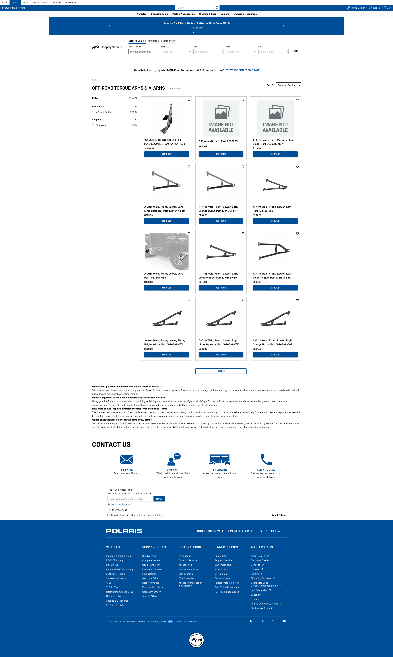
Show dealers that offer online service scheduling (136, 514)
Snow (25, 2)
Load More (221, 371)
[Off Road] (14, 7)
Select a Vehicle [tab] (137, 40)
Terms (178, 621)
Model (196, 46)
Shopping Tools (159, 13)
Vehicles (141, 13)
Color (260, 46)
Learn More (197, 27)
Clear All (132, 98)
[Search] (216, 7)
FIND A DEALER (238, 531)
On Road (35, 2)
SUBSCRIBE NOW (208, 531)
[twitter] (273, 621)
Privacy (141, 621)
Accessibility (190, 621)
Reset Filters (279, 514)
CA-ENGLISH (267, 531)
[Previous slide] (109, 26)
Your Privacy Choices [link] (157, 621)
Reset (296, 51)
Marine (45, 2)
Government (71, 2)
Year (163, 46)
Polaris (5, 2)
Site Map (131, 621)
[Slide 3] (199, 32)
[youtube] (284, 621)
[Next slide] (283, 26)
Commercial (56, 2)
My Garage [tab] (153, 40)
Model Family (134, 46)
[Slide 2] (196, 32)
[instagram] (262, 621)
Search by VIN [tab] (168, 40)
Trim (228, 46)
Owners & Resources (245, 13)
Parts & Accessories (183, 13)
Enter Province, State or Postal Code (129, 493)
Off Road (15, 2)
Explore (225, 13)
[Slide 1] (193, 32)
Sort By (271, 85)
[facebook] (251, 621)
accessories (252, 426)
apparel (267, 426)
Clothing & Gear (207, 13)
